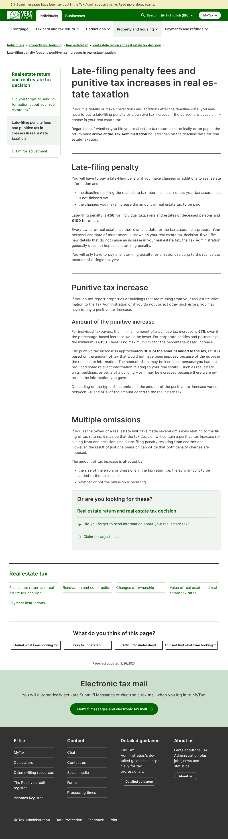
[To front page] (20, 15)
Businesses (75, 16)
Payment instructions (27, 603)
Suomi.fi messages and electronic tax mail (111, 709)
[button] (57, 29)
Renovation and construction (87, 587)
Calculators (23, 762)
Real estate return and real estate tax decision (126, 45)
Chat (71, 752)
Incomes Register (28, 798)
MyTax (19, 752)
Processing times (81, 792)
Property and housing (45, 45)
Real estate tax (77, 45)
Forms (72, 782)
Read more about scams (136, 4)
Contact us (76, 762)
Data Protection (68, 820)
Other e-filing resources (34, 772)
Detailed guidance (139, 781)
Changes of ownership (135, 587)
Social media (78, 772)
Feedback (96, 820)
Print (113, 820)
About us (186, 776)
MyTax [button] (208, 15)
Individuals (49, 16)
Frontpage (17, 29)
